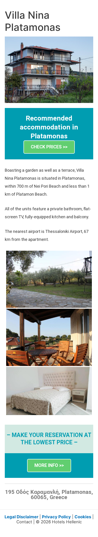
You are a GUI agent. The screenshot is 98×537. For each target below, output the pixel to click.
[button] (49, 147)
